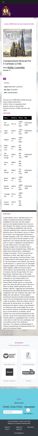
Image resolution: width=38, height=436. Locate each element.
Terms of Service (19, 428)
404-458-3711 (20, 163)
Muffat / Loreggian (16, 67)
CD (4, 78)
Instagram (20, 403)
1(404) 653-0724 (20, 179)
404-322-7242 (20, 155)
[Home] (6, 10)
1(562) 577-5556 (20, 124)
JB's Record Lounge (6, 155)
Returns (31, 427)
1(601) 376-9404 (20, 140)
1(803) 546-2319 (20, 195)
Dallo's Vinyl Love (6, 148)
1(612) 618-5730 (20, 132)
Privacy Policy (7, 428)
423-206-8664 (20, 148)
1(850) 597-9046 (20, 187)
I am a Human (28, 413)
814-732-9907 (20, 203)
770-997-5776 (20, 171)
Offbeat (6, 140)
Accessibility (19, 433)
